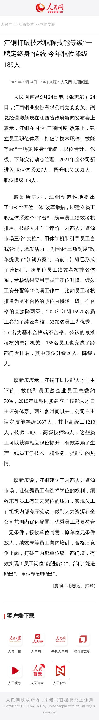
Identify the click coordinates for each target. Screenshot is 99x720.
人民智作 (59, 683)
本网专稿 (47, 24)
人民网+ (37, 651)
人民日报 (14, 651)
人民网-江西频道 (75, 82)
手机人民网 (59, 651)
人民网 (6, 24)
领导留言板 (82, 651)
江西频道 (26, 24)
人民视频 (14, 683)
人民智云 (37, 683)
